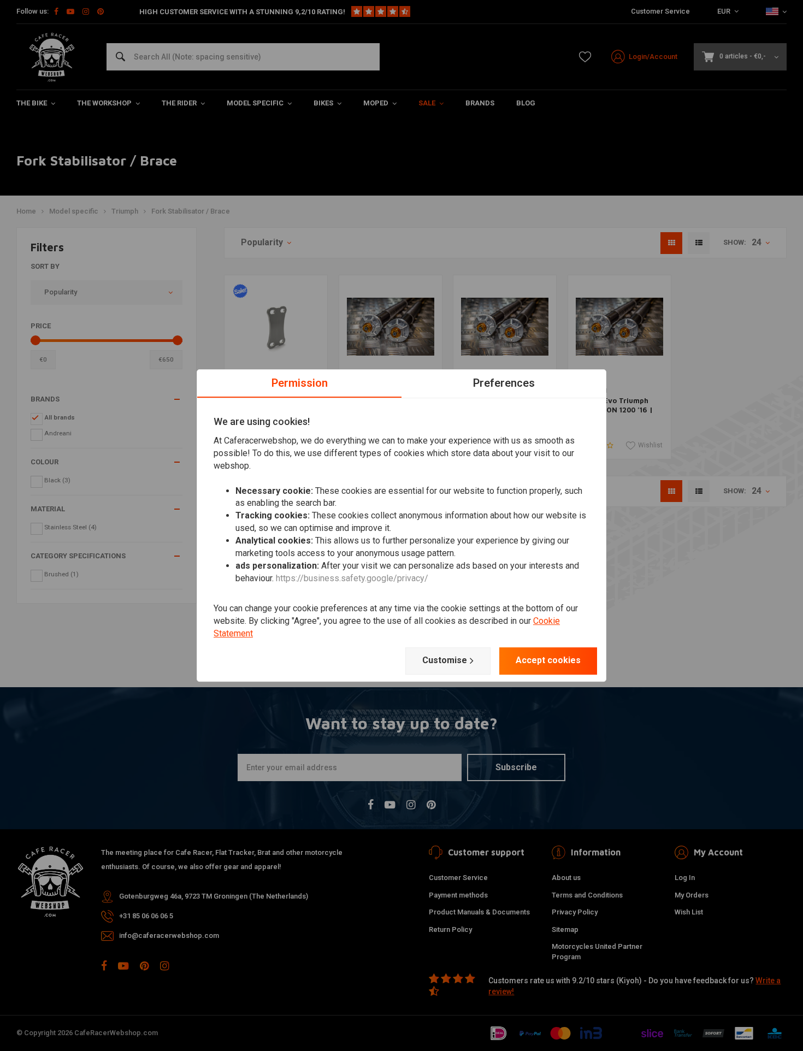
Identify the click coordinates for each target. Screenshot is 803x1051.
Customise (444, 660)
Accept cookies (548, 660)
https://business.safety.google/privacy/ (352, 578)
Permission (299, 382)
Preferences (504, 382)
